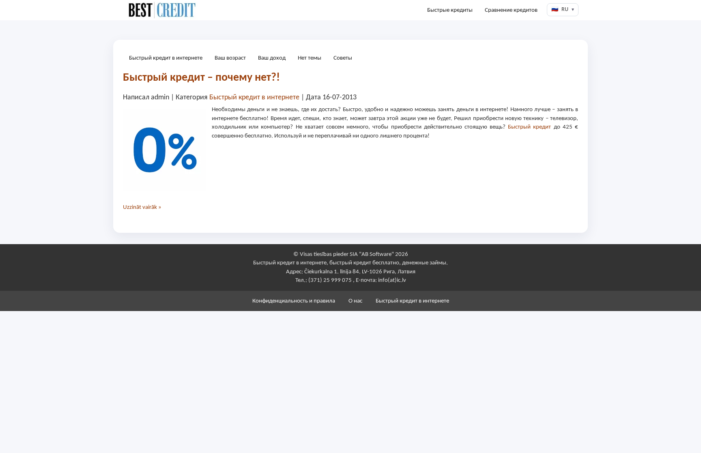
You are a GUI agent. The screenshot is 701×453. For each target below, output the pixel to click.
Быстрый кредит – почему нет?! (201, 78)
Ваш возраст (230, 58)
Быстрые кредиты (450, 10)
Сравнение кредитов (511, 10)
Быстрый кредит (529, 127)
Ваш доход (272, 58)
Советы (342, 58)
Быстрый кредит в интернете (165, 58)
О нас (355, 301)
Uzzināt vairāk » (142, 207)
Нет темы (309, 58)
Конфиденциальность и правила (293, 301)
